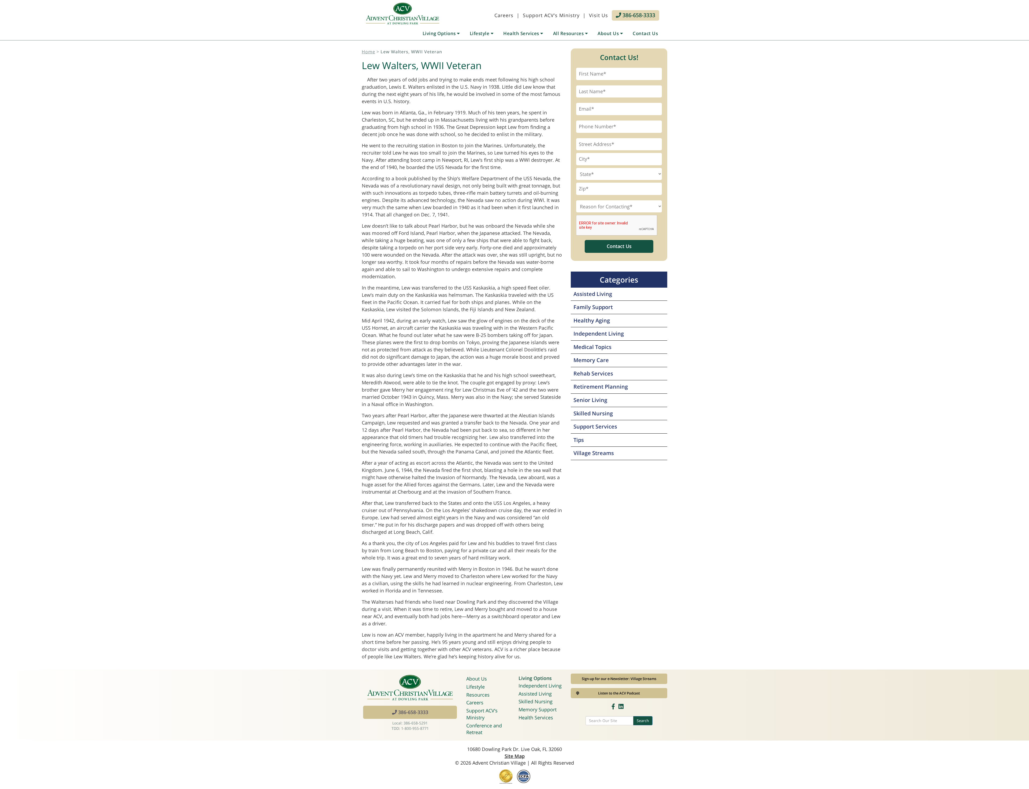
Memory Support (538, 709)
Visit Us (598, 15)
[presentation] (617, 225)
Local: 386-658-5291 (410, 723)
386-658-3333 (638, 15)
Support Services (595, 426)
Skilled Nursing (593, 413)
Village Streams (593, 453)
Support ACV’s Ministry (551, 15)
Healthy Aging (591, 320)
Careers (503, 15)
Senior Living (590, 400)
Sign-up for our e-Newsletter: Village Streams (619, 678)
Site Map (515, 756)
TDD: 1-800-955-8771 (410, 728)
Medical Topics (592, 347)
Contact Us (645, 33)
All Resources (569, 33)
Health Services (521, 33)
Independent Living (598, 333)
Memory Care (591, 360)
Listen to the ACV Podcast (619, 693)
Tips (578, 440)
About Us (609, 33)
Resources (478, 695)
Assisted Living (592, 294)
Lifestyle (480, 33)
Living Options (440, 33)
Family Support (593, 307)
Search (643, 720)
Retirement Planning (600, 386)
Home (368, 52)
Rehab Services (593, 373)
